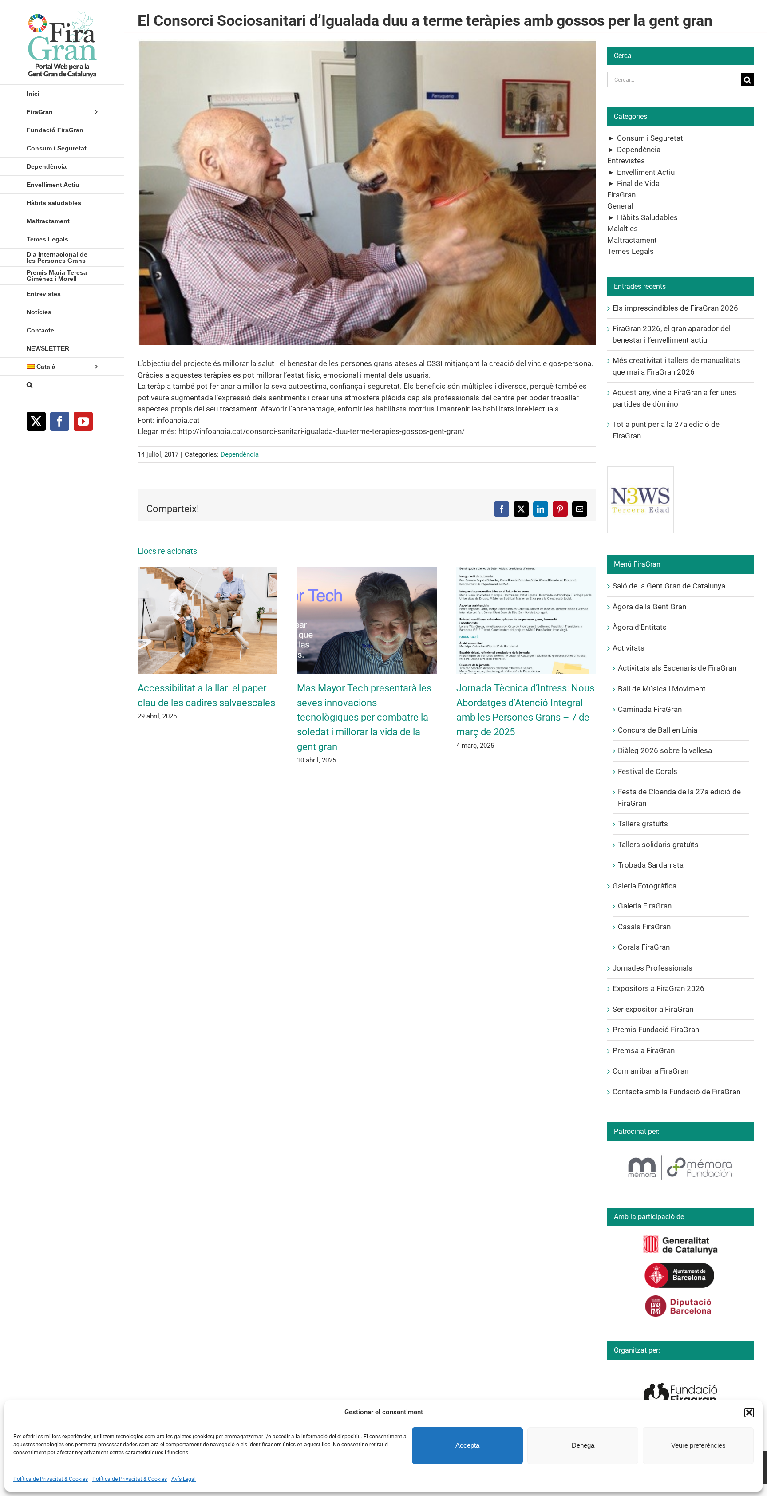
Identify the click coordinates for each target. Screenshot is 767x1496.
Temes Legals (630, 251)
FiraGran (621, 194)
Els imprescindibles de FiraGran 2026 (675, 308)
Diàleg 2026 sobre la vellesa (665, 750)
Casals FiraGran (644, 926)
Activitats (628, 647)
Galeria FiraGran (645, 905)
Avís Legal (183, 1479)
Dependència (240, 454)
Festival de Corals (647, 771)
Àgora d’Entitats (640, 627)
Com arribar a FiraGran (650, 1070)
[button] (749, 1412)
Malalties (622, 228)
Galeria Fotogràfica (644, 885)
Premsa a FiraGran (644, 1050)
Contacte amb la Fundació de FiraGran (676, 1091)
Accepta (467, 1445)
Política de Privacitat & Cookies (50, 1479)
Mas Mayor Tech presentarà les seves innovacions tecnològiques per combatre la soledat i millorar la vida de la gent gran (364, 717)
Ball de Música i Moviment (662, 688)
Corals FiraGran (644, 947)
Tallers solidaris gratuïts (658, 844)
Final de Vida (638, 183)
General (620, 205)
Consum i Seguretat (650, 138)
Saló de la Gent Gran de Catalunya (669, 585)
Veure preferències (698, 1445)
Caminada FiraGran (650, 709)
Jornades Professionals (652, 967)
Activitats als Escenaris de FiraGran (677, 667)
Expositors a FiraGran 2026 (658, 988)
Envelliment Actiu (646, 172)
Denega (583, 1445)
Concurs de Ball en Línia (657, 730)
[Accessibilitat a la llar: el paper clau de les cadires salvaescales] (207, 571)
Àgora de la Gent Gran (649, 606)
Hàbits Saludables (647, 217)
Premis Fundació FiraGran (656, 1029)
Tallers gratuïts (643, 823)
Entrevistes (626, 160)
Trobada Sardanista (651, 864)
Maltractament (632, 240)
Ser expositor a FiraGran (653, 1009)
